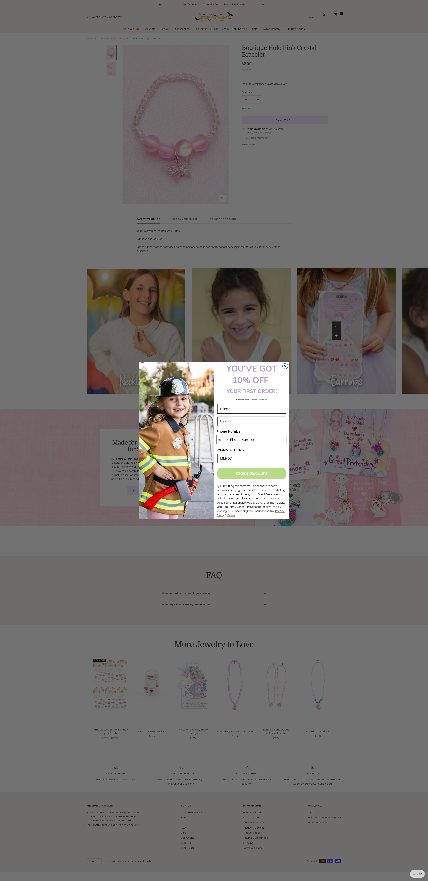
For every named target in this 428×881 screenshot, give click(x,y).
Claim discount (251, 473)
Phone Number (229, 431)
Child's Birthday (230, 450)
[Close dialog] (285, 366)
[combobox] (222, 439)
